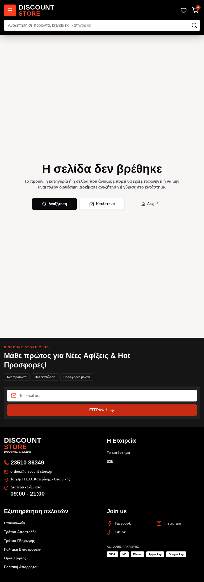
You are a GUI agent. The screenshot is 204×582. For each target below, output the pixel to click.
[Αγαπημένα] (184, 10)
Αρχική (153, 204)
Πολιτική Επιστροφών (22, 549)
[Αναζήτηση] (194, 25)
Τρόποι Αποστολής (20, 532)
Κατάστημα (105, 204)
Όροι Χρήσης (15, 558)
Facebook (123, 523)
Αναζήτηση (58, 204)
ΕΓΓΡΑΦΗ (98, 410)
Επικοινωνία (14, 523)
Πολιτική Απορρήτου (21, 567)
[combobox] (102, 25)
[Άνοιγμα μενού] (10, 10)
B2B (110, 461)
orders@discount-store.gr (31, 472)
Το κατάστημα (118, 453)
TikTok (120, 532)
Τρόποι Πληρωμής (19, 541)
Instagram (172, 523)
